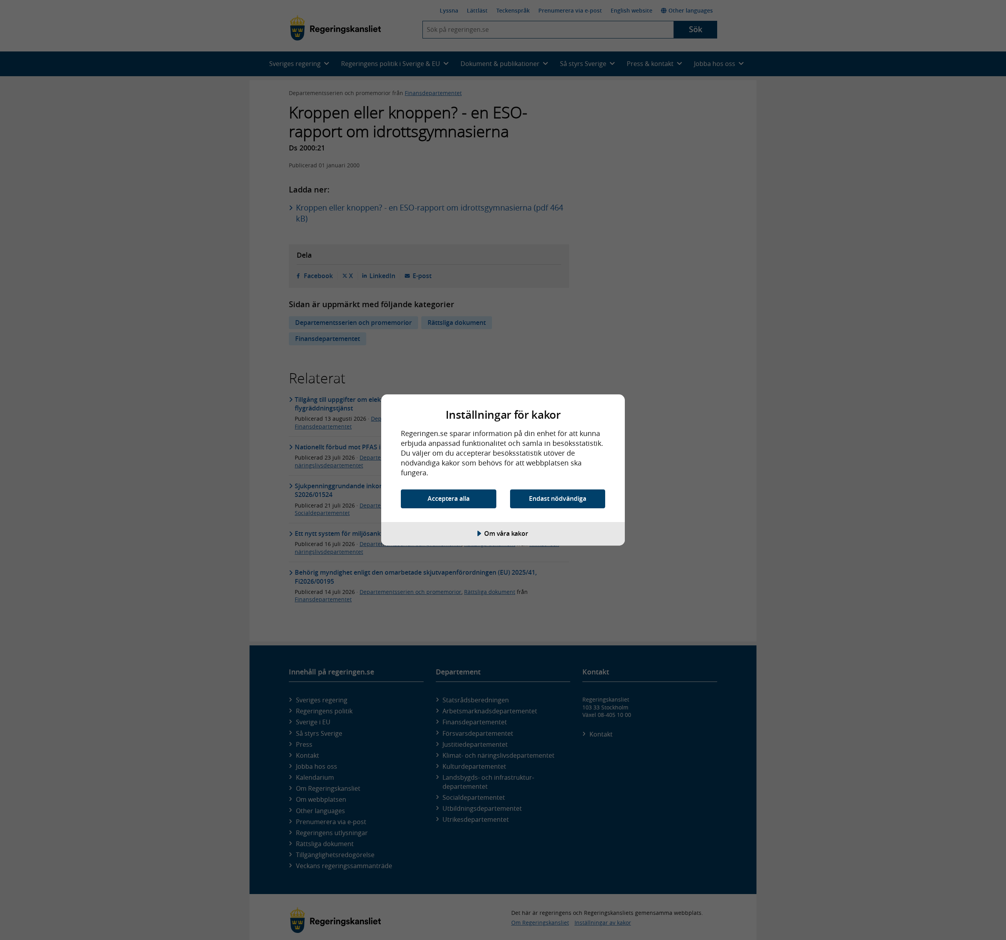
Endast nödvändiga (557, 498)
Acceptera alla (449, 498)
